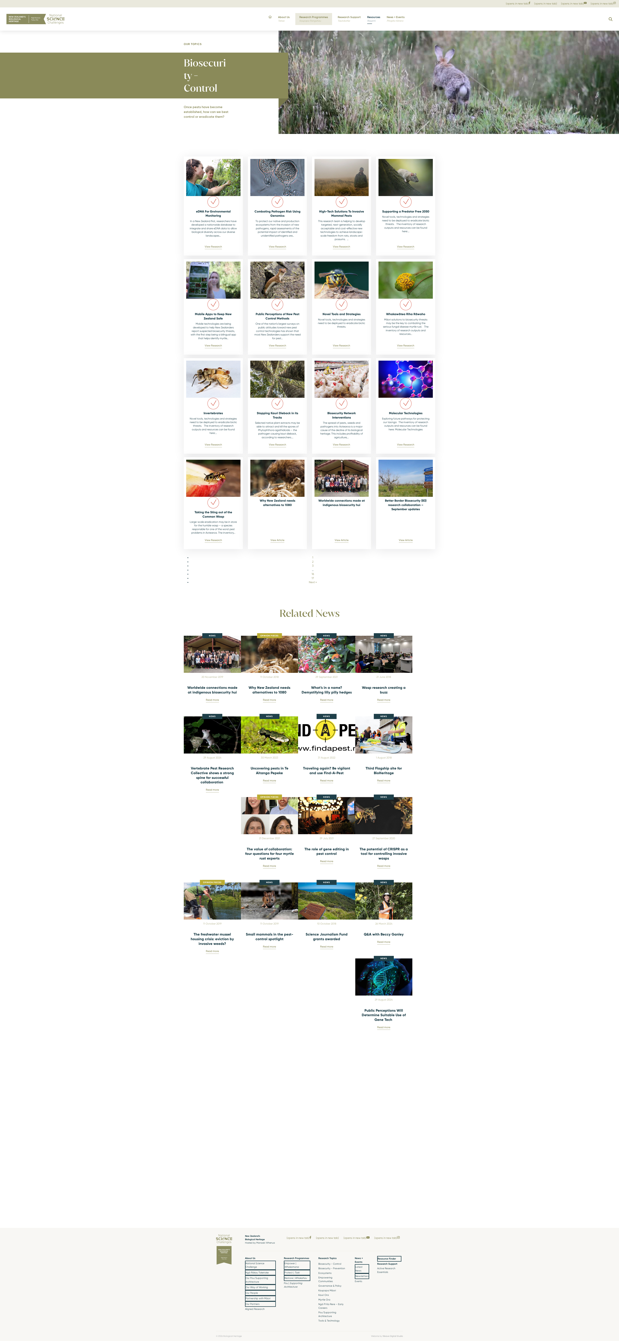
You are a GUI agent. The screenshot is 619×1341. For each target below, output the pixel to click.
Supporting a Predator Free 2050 (405, 211)
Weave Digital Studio (393, 1336)
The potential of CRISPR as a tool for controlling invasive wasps (384, 853)
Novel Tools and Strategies (342, 314)
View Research (213, 246)
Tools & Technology (329, 1320)
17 (313, 578)
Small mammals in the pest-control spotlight (269, 936)
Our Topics (193, 44)
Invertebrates (213, 413)
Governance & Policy (329, 1285)
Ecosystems (325, 1273)
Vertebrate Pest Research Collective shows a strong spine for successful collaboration (212, 775)
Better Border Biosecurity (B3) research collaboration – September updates (406, 505)
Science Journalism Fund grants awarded (327, 936)
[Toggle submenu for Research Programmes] (308, 1258)
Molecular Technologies (405, 413)
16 (313, 574)
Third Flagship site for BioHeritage (384, 770)
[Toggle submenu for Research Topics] (344, 1258)
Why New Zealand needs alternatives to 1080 (269, 689)
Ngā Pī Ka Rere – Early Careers (331, 1306)
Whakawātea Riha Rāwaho (405, 314)
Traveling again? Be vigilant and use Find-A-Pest (326, 770)
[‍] (270, 19)
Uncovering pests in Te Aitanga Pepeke (269, 770)
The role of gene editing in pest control (327, 851)
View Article (277, 540)
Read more (212, 699)
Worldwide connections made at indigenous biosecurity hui (212, 689)
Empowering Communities (325, 1279)
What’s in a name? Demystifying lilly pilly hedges (327, 689)
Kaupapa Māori (327, 1290)
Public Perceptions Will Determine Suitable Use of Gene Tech (384, 1015)
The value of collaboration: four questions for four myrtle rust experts (269, 853)
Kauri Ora (323, 1295)
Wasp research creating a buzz (384, 689)
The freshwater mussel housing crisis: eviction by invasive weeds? (212, 939)
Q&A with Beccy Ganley (384, 934)
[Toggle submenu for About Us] (273, 1258)
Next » (313, 582)
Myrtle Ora (324, 1299)
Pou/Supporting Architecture (327, 1314)
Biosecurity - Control (329, 1263)
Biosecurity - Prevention (331, 1268)
